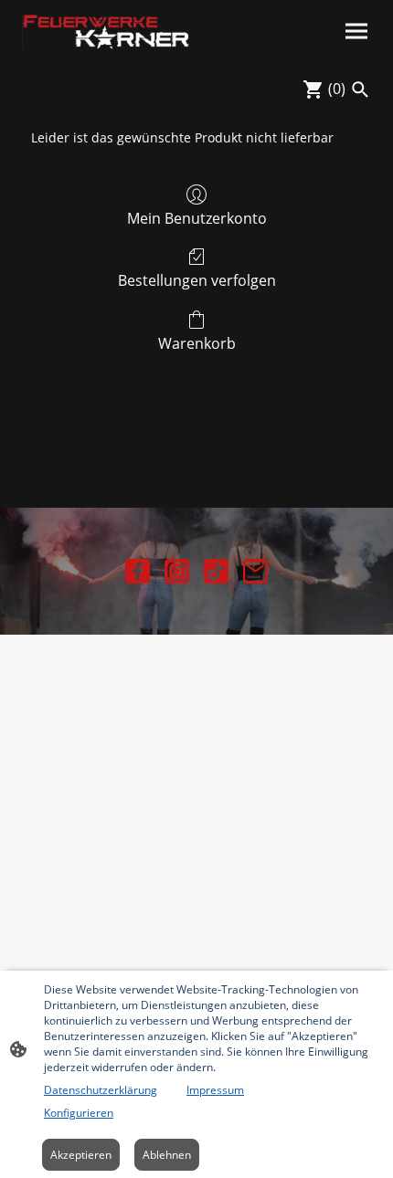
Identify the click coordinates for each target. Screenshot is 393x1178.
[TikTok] (216, 571)
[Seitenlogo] (105, 31)
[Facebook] (137, 571)
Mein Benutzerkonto (197, 217)
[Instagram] (177, 571)
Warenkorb (197, 342)
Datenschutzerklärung (100, 1090)
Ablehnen (167, 1154)
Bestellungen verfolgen (197, 279)
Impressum (215, 1090)
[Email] (255, 571)
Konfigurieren (78, 1112)
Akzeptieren (81, 1154)
